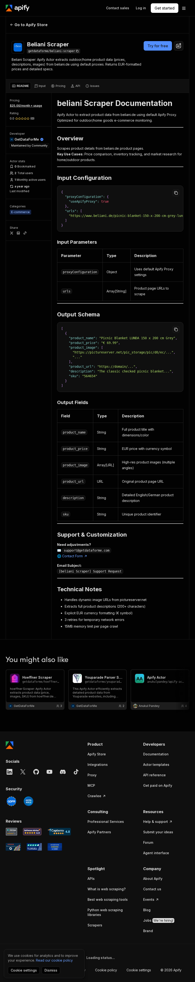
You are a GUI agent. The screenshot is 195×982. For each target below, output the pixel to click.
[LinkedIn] (9, 772)
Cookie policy (106, 970)
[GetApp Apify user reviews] (11, 831)
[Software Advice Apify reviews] (32, 831)
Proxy (92, 775)
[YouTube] (49, 772)
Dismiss (50, 970)
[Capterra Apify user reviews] (59, 831)
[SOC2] (28, 801)
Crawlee (94, 796)
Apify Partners (99, 832)
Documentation (156, 754)
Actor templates (156, 765)
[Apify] (17, 8)
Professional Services (106, 822)
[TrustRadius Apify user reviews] (34, 847)
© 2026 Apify (171, 970)
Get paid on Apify (157, 785)
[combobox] (178, 46)
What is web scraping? (107, 889)
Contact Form (72, 556)
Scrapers (95, 925)
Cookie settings (139, 970)
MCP (91, 785)
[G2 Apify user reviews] (13, 847)
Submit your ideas (158, 832)
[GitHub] (36, 772)
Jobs (158, 920)
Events (148, 899)
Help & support (155, 822)
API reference (154, 775)
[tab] (20, 86)
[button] (111, 744)
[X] (23, 772)
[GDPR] (11, 801)
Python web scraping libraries (105, 912)
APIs (91, 879)
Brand (148, 931)
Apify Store (97, 754)
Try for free (157, 45)
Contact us (152, 889)
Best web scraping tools (108, 899)
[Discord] (63, 772)
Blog (147, 910)
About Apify (152, 879)
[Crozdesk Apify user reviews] (55, 847)
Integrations (98, 765)
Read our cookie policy (54, 960)
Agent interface (156, 853)
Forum (148, 842)
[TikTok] (76, 772)
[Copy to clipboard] (176, 193)
